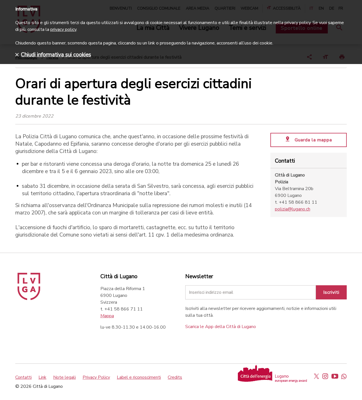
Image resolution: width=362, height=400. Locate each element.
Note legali (64, 377)
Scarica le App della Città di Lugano (220, 327)
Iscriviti (331, 292)
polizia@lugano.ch (292, 209)
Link (42, 377)
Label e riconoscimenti (139, 377)
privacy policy (63, 29)
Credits (175, 377)
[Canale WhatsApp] (344, 376)
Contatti (23, 377)
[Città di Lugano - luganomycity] (316, 376)
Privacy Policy (96, 377)
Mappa (107, 316)
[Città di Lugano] (28, 298)
